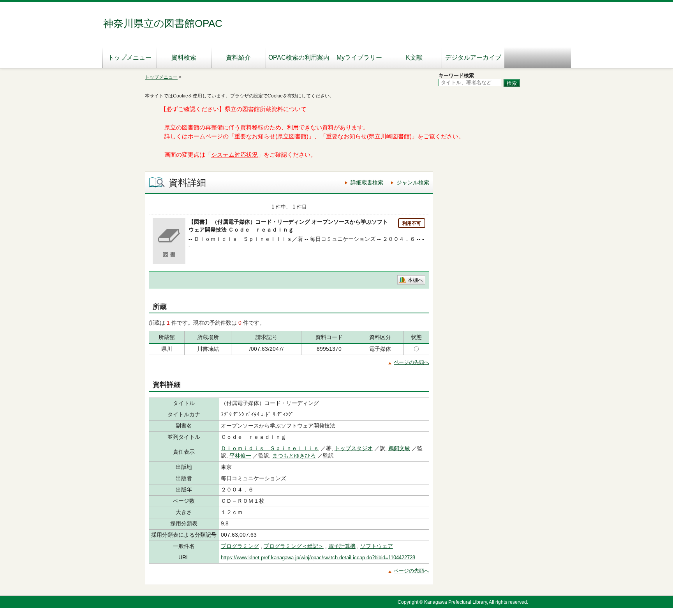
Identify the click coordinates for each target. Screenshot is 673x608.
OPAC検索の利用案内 (298, 57)
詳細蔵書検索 (367, 182)
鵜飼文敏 (399, 448)
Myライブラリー (359, 57)
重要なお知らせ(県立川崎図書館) (369, 136)
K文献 (414, 57)
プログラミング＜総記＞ (294, 546)
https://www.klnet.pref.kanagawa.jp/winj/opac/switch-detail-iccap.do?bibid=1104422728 (318, 557)
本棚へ (415, 280)
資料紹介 (238, 57)
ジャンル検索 (412, 182)
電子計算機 (342, 546)
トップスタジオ (354, 448)
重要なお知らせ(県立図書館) (271, 136)
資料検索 (183, 57)
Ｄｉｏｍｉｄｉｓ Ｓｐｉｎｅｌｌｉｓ (270, 448)
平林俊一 (240, 455)
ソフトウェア (376, 546)
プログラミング (240, 546)
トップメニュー (130, 57)
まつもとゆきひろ (294, 455)
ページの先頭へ (411, 362)
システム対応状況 (234, 155)
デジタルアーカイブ (473, 57)
